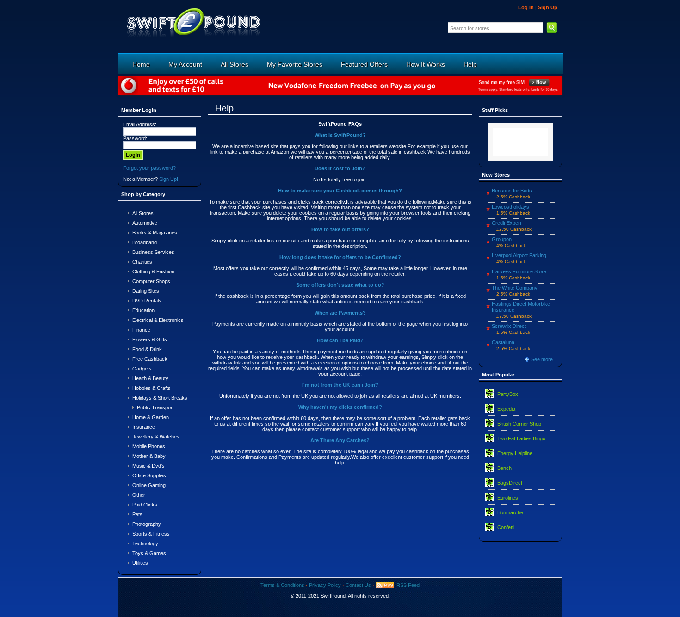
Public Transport (155, 407)
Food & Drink (147, 349)
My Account (185, 64)
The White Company (515, 287)
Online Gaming (149, 485)
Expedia (506, 409)
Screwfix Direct (509, 326)
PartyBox (507, 394)
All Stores (234, 64)
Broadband (144, 242)
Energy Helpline (514, 453)
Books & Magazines (154, 232)
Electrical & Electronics (158, 320)
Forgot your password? (149, 168)
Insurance (143, 427)
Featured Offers (364, 64)
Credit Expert (506, 223)
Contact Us (358, 585)
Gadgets (142, 368)
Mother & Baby (149, 456)
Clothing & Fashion (153, 271)
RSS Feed (408, 585)
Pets (137, 514)
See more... (544, 359)
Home (141, 64)
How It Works (425, 64)
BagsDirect (509, 483)
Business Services (153, 252)
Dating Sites (145, 291)
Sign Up (547, 7)
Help (470, 64)
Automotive (144, 223)
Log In (526, 7)
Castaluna (503, 342)
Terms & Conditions (282, 585)
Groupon (502, 239)
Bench (504, 468)
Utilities (140, 563)
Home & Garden (150, 417)
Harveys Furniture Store (519, 271)
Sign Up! (168, 179)
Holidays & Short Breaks (159, 398)
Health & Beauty (150, 378)
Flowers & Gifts (149, 339)
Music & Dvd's (148, 466)
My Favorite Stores (294, 64)
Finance (141, 330)
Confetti (505, 527)
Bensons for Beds (512, 190)
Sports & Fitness (151, 534)
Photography (146, 524)
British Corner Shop (519, 423)
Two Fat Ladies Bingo (521, 438)
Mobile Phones (148, 446)
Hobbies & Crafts (151, 388)
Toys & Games (149, 553)
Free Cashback (149, 359)
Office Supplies (149, 475)
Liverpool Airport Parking (519, 255)
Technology (145, 543)
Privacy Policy (325, 585)
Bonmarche (510, 512)
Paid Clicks (144, 504)
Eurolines (507, 497)
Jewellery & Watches (155, 436)
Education (143, 310)
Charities (142, 262)
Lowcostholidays (510, 207)
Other (138, 495)
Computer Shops (151, 281)
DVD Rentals (146, 300)
